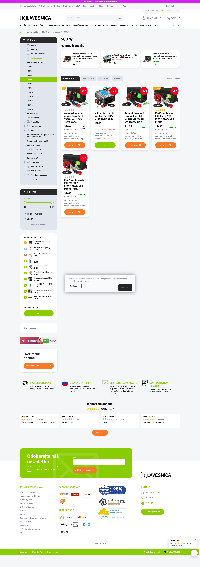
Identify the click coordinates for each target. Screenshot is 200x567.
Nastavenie (75, 286)
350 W (30, 75)
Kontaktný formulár (153, 512)
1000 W (30, 92)
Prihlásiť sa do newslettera (84, 470)
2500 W (30, 105)
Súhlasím (125, 288)
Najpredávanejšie (70, 79)
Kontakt (23, 514)
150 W (30, 67)
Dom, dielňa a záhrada (39, 175)
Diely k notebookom (38, 54)
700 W (30, 88)
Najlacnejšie (88, 79)
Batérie (33, 45)
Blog (21, 533)
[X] (147, 503)
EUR (172, 6)
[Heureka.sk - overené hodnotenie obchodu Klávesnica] (112, 513)
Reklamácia (24, 525)
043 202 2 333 (151, 497)
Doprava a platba (89, 6)
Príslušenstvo (36, 126)
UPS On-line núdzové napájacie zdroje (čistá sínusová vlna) (40, 136)
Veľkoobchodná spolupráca (30, 529)
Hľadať (119, 18)
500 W (30, 79)
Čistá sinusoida (32, 113)
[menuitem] (25, 25)
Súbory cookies (25, 522)
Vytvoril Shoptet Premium (153, 552)
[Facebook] (143, 503)
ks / (39, 313)
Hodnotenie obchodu (100, 404)
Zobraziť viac (100, 433)
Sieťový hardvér (36, 171)
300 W (30, 71)
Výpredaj (34, 179)
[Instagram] (152, 503)
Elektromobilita (36, 162)
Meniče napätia (36, 58)
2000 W (30, 101)
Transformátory (33, 118)
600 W (30, 84)
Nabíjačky (34, 50)
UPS (32, 130)
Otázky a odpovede (106, 6)
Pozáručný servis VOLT (71, 6)
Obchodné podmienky (28, 6)
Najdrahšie (104, 79)
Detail (105, 145)
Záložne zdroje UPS (34, 149)
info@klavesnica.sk (153, 493)
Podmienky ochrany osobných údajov (33, 518)
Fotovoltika (35, 122)
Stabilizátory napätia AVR (36, 154)
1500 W (30, 96)
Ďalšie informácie (81, 281)
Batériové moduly (33, 145)
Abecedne (117, 79)
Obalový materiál (37, 166)
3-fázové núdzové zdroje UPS (37, 141)
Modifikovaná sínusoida (35, 62)
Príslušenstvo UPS (33, 158)
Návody (23, 511)
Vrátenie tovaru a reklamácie (49, 6)
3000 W (30, 109)
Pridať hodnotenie (32, 366)
